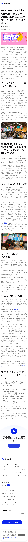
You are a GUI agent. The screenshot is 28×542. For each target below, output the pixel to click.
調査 (5, 223)
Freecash (16, 309)
